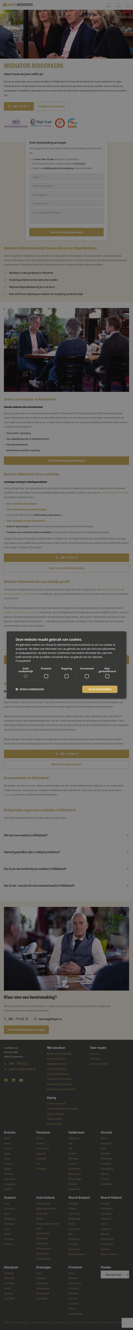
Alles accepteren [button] (99, 689)
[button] (30, 689)
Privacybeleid (23, 660)
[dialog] (66, 665)
